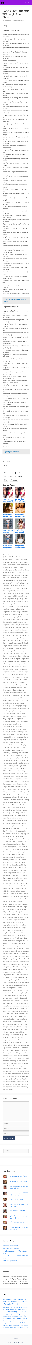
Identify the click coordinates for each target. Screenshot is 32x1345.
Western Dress (14, 1042)
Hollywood (14, 870)
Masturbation (17, 930)
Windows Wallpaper (17, 1045)
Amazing (14, 567)
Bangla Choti (10, 1304)
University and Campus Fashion (13, 1032)
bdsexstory (6, 753)
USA (13, 1037)
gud (20, 865)
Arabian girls (12, 580)
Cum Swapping (14, 800)
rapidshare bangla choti (15, 969)
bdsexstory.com (16, 753)
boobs (9, 766)
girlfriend (11, 860)
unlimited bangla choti (20, 1035)
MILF (21, 933)
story (16, 1016)
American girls (7, 570)
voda (21, 1037)
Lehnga (10, 925)
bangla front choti (8, 703)
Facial (23, 823)
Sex (27, 990)
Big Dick (5, 760)
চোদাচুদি (10, 1066)
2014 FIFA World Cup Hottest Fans (16, 557)
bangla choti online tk (14, 667)
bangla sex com (23, 711)
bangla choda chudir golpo (15, 593)
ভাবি (16, 1084)
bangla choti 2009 (12, 596)
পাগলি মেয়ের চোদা (20, 1069)
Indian (17, 886)
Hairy (24, 865)
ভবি (13, 1084)
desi (16, 802)
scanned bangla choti (9, 988)
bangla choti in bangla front (14, 640)
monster (5, 938)
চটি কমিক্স (19, 1061)
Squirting (5, 1016)
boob (4, 766)
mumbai (12, 938)
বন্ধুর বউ (17, 1071)
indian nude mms (19, 896)
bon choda (24, 763)
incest (25, 883)
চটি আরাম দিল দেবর (7, 1061)
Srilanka (11, 1016)
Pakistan (5, 956)
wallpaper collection (16, 1040)
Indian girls (8, 896)
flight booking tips (18, 836)
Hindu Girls (22, 867)
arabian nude (21, 580)
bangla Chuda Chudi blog (21, 695)
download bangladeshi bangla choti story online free (15, 810)
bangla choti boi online (17, 609)
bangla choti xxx (13, 690)
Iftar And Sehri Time (15, 883)
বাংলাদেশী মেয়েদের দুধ (11, 1082)
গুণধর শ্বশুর (16, 1058)
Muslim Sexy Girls (21, 938)
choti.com (11, 787)
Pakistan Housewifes (16, 956)
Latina (21, 922)
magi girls (9, 930)
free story (9, 852)
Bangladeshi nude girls (16, 742)
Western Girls (24, 1042)
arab (22, 575)
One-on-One (20, 948)
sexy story (6, 998)
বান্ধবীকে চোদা (17, 1074)
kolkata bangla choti (9, 917)
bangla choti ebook (22, 625)
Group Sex (15, 865)
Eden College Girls (17, 813)
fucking (21, 852)
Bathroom (17, 747)
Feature (5, 828)
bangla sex (13, 711)
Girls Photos (6, 862)
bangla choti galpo (22, 627)
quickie (5, 969)
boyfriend (14, 766)
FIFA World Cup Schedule (11, 834)
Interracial (19, 909)
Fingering (23, 834)
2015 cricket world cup (10, 559)
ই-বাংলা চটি (17, 1325)
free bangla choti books (21, 839)
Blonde (12, 763)
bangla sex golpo (8, 713)
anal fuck (19, 570)
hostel (5, 875)
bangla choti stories (21, 677)
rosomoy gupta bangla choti (12, 980)
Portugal (14, 967)
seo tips (22, 990)
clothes (9, 792)
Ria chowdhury (19, 977)
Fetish (10, 828)
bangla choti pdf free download (13, 672)
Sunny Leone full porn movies (12, 1022)
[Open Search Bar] (21, 2)
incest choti (6, 886)
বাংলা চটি (8, 1076)
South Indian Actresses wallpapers (16, 1014)
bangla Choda (10, 591)
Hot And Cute (14, 875)
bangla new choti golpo (14, 706)
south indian (19, 998)
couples (17, 797)
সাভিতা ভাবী (5, 1089)
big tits (10, 760)
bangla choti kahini (15, 648)
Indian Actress (24, 886)
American (21, 567)
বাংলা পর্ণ (10, 1079)
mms (25, 933)
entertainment (16, 818)
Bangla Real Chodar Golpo (15, 708)
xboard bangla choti (16, 1050)
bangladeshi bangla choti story (13, 726)
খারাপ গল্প (11, 1058)
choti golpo (14, 776)
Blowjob (18, 763)
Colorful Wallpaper (18, 794)
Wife (9, 1045)
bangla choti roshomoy (18, 674)
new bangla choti (15, 943)
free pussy (13, 849)
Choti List (17, 781)
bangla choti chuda (17, 619)
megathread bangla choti (11, 933)
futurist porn (20, 854)
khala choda (24, 914)
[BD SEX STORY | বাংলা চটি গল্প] (3, 2)
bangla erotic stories (21, 700)
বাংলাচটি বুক (15, 1079)
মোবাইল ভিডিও (23, 1087)
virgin (17, 1037)
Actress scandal (22, 565)
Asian (10, 588)
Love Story (23, 925)
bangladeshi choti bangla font (18, 734)
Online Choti (18, 951)
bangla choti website (9, 687)
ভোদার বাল (23, 1084)
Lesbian (16, 925)
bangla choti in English (15, 646)
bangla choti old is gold (12, 659)
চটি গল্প (23, 1061)
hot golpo (24, 878)
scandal (11, 985)
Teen (25, 1024)
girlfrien (5, 860)
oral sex (5, 954)
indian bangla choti (9, 888)
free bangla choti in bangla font (13, 841)
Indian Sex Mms (15, 904)
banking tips (23, 745)
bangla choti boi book (16, 604)
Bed (16, 755)
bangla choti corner (19, 622)
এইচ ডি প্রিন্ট (14, 1055)
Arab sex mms (22, 578)
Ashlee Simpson (15, 586)
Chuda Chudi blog (18, 789)
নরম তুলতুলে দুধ (11, 1069)
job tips (16, 912)
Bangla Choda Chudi (8, 1301)
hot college (16, 878)
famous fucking (8, 826)
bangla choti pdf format (19, 669)
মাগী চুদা (10, 1087)
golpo (23, 862)
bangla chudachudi (9, 698)
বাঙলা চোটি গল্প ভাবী (9, 1074)
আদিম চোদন (12, 1053)
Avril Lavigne (17, 588)
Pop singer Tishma (14, 964)
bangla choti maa (14, 651)
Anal (14, 570)
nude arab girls (15, 946)
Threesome (12, 1027)
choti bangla (24, 774)
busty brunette (19, 768)
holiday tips (6, 870)
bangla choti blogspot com (14, 601)
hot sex (5, 881)
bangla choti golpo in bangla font (13, 635)
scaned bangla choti (20, 985)
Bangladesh (19, 719)
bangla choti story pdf (10, 685)
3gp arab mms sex (16, 562)
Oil (7, 948)
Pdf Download (14, 962)
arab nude (13, 578)
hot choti (9, 878)
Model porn (23, 935)
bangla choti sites (8, 677)
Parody (8, 959)
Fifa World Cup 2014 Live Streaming (14, 831)
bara (11, 747)
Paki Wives (23, 954)
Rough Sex (25, 980)
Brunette (10, 768)
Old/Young (11, 948)
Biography (6, 763)
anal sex (25, 570)
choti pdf (5, 784)
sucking (8, 1019)
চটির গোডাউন (14, 1063)
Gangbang (6, 857)
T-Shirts (20, 1024)
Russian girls (14, 982)
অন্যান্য (6, 1053)
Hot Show (21, 881)
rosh (25, 977)
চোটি (7, 1066)
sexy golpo (22, 995)
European (20, 821)
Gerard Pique (14, 857)
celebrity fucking (19, 771)
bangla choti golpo (9, 630)
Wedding (5, 1042)
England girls (7, 818)
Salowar (21, 982)
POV (18, 967)
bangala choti (16, 1299)
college (9, 794)
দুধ (22, 1066)
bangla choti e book (9, 625)
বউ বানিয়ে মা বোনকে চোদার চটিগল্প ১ (18, 1181)
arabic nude (6, 583)
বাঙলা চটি (21, 1071)
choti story (12, 784)
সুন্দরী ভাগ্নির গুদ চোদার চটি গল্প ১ (17, 1222)
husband (5, 883)
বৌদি (11, 1084)
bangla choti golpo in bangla (19, 633)
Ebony (8, 813)
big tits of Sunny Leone (21, 760)
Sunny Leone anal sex (19, 1019)
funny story (11, 854)
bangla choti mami (16, 653)
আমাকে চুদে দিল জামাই (20, 1053)
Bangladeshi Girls (22, 737)
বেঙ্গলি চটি (19, 1082)
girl (22, 857)
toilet (21, 1029)
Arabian (5, 580)
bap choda (6, 747)
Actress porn (12, 565)
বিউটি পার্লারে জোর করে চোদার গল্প (17, 1211)
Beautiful (25, 753)
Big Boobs (25, 758)
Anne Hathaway (15, 575)
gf (20, 857)
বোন (23, 1082)
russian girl (6, 982)
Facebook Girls (16, 823)
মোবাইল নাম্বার (16, 1087)
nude (23, 943)
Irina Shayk (9, 912)
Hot (8, 875)
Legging (5, 925)
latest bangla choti (13, 922)
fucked (16, 852)
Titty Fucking (15, 1029)
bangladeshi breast (12, 732)
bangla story (11, 719)
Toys (25, 1029)
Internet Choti (11, 909)
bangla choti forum (9, 627)
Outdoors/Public (13, 954)
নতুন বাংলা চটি (7, 1327)
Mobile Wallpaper (8, 935)
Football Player (7, 839)
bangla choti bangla (13, 599)
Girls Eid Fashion (20, 860)
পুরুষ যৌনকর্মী (8, 1071)
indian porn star (14, 899)
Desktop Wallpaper (12, 805)
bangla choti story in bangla (15, 682)
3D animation (22, 559)
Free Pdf (24, 847)
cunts (21, 800)
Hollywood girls (20, 873)
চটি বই (8, 1063)
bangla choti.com (21, 693)
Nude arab (6, 946)
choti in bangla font (16, 779)
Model (17, 935)
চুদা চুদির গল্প (20, 1063)
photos (5, 964)
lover (4, 928)
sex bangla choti (8, 993)
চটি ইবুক (14, 1061)
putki (27, 967)
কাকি (4, 1058)
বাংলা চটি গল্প (13, 1076)
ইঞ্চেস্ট (9, 1055)
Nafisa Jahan (7, 941)
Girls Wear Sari (16, 862)
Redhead (10, 977)
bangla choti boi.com (9, 612)
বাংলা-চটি (7, 554)
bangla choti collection (17, 1307)
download (14, 807)
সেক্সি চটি (11, 1089)
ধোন (25, 1066)
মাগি (7, 1087)
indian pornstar (13, 901)
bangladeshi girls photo (10, 740)
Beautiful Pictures (8, 755)
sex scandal (17, 993)
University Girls (8, 1035)
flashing (8, 836)
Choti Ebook (6, 776)
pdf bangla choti (16, 959)
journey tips (15, 914)
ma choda (10, 928)
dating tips (11, 802)
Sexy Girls (15, 995)
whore (5, 1045)
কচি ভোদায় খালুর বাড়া (23, 1055)
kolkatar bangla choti (14, 920)
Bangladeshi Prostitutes (10, 745)
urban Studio (7, 1037)
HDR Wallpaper (8, 867)
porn (22, 964)
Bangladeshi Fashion (9, 737)
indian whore (12, 907)
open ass (26, 951)
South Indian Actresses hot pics (18, 1008)
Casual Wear (9, 771)
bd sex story (11, 750)
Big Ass (19, 758)
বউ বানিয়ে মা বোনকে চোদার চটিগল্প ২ (18, 1176)
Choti (17, 774)
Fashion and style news (21, 826)
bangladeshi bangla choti (13, 724)
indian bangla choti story (13, 891)
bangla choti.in (7, 695)
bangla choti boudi (18, 614)
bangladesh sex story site (11, 721)
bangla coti (10, 700)
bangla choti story (8, 679)
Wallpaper (6, 1040)
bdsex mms (19, 750)
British (5, 768)
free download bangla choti (16, 844)
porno (8, 967)
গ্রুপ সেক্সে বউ (23, 1058)
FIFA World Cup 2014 (20, 828)
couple (12, 797)
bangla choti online (14, 661)
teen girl (5, 1027)
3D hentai (6, 562)
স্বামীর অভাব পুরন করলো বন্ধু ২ (17, 1199)
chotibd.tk (18, 787)
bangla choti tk (22, 685)
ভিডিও (18, 1084)
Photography (24, 962)
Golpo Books (7, 865)
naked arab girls (16, 941)
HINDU (15, 867)
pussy (23, 967)
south (12, 998)
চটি (28, 1058)
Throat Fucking (22, 1027)
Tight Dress (6, 1029)
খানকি (6, 1058)
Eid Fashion (23, 815)
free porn (6, 849)
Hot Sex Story (12, 881)
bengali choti (12, 758)
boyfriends (22, 766)
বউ (13, 1071)
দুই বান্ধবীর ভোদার (17, 1066)
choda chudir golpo (9, 774)
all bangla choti (7, 1299)
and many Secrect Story (10, 572)
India (12, 886)
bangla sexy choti (13, 716)
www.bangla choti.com (9, 1325)
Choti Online (25, 781)
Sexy (23, 993)
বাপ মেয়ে (24, 1074)
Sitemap (16, 1339)
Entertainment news (9, 821)
